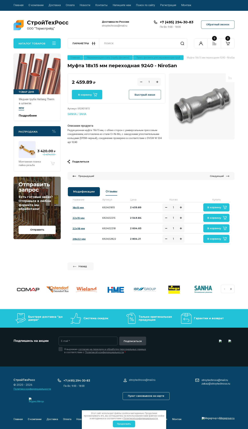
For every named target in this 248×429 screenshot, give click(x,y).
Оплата (70, 5)
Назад (82, 266)
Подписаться (133, 341)
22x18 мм (79, 228)
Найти (182, 43)
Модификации (84, 191)
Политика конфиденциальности (32, 388)
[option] (202, 106)
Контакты (101, 5)
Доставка (55, 5)
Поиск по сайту (145, 5)
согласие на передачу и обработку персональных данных (112, 349)
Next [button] (231, 289)
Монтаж (186, 5)
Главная (18, 5)
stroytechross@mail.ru (214, 380)
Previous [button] (224, 289)
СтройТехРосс (47, 22)
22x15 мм (79, 218)
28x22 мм (79, 239)
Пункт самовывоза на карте (146, 395)
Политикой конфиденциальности (104, 352)
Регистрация (168, 5)
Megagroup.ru (227, 418)
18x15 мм (78, 207)
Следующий (217, 176)
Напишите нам (122, 5)
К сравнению (230, 77)
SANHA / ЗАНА (76, 114)
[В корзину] (53, 163)
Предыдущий (86, 176)
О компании (36, 5)
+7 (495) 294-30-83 (176, 22)
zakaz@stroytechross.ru (215, 383)
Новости (85, 5)
